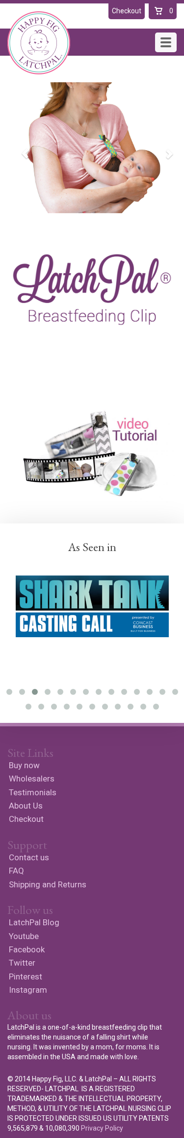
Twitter (22, 963)
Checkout (26, 819)
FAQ (16, 871)
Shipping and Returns (47, 884)
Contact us (29, 857)
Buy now (24, 765)
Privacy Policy (102, 1128)
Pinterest (25, 976)
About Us (26, 806)
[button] (20, 147)
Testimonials (32, 792)
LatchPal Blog (34, 922)
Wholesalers (31, 778)
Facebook (27, 949)
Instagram (28, 990)
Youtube (24, 936)
